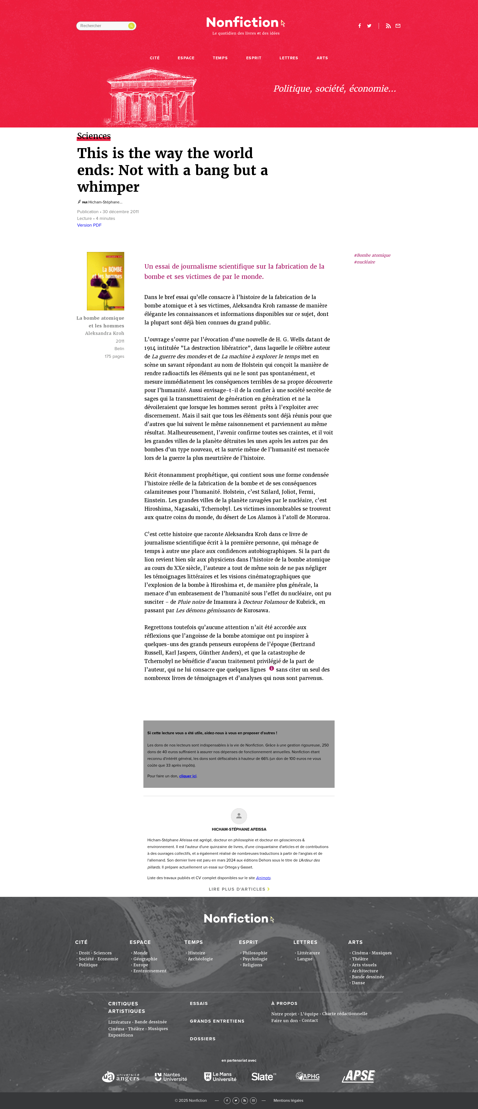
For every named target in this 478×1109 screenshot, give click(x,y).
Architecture (365, 971)
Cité (155, 58)
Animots (263, 877)
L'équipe (309, 1014)
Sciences (103, 953)
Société (86, 959)
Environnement (150, 971)
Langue (304, 959)
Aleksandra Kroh (104, 333)
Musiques (382, 953)
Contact (310, 1020)
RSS (244, 1100)
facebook (359, 26)
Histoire (196, 953)
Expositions (120, 1035)
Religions (252, 965)
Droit (84, 953)
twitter (369, 26)
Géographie (145, 959)
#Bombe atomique (372, 255)
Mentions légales (288, 1100)
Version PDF (89, 225)
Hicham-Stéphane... (105, 202)
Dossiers (203, 1039)
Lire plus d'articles (237, 889)
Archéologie (200, 959)
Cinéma (360, 953)
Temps (220, 58)
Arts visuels (364, 965)
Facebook (227, 1100)
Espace (186, 58)
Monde (140, 953)
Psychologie (255, 959)
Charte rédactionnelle (344, 1013)
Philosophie (255, 953)
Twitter (236, 1100)
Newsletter (398, 26)
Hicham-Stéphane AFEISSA (239, 829)
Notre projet (284, 1014)
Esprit (254, 58)
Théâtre (360, 959)
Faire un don (284, 1020)
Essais (199, 1003)
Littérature (308, 953)
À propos (284, 1003)
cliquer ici (187, 776)
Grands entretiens (217, 1021)
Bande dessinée (368, 977)
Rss (388, 26)
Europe (140, 965)
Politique (88, 965)
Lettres (289, 58)
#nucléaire (364, 262)
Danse (358, 983)
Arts (322, 58)
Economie (108, 959)
